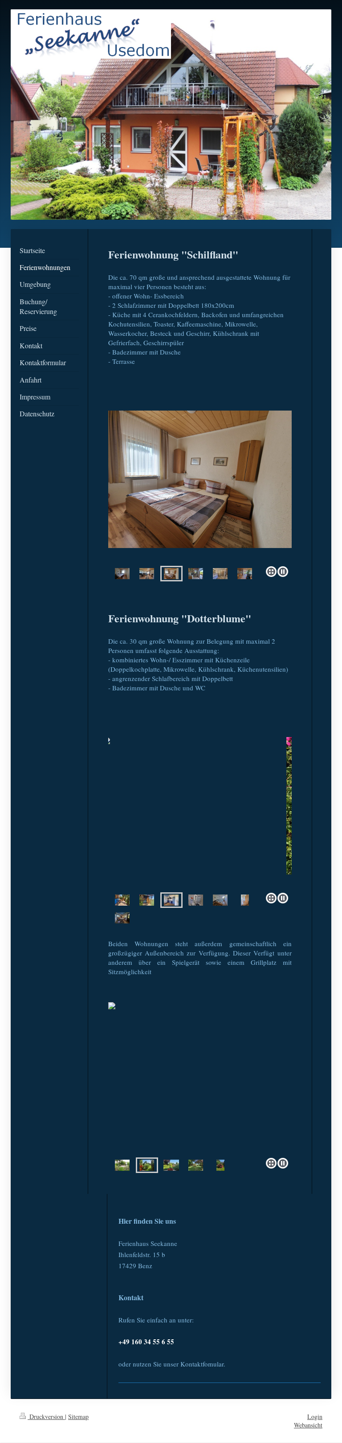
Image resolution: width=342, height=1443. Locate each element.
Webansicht (308, 1425)
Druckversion (46, 1416)
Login (314, 1416)
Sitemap (78, 1416)
